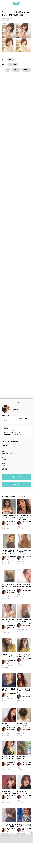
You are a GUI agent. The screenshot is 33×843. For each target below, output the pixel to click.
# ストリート (12, 64)
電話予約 (16, 488)
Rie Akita (15, 412)
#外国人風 (16, 69)
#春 (8, 69)
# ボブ (11, 59)
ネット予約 (16, 480)
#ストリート (26, 69)
